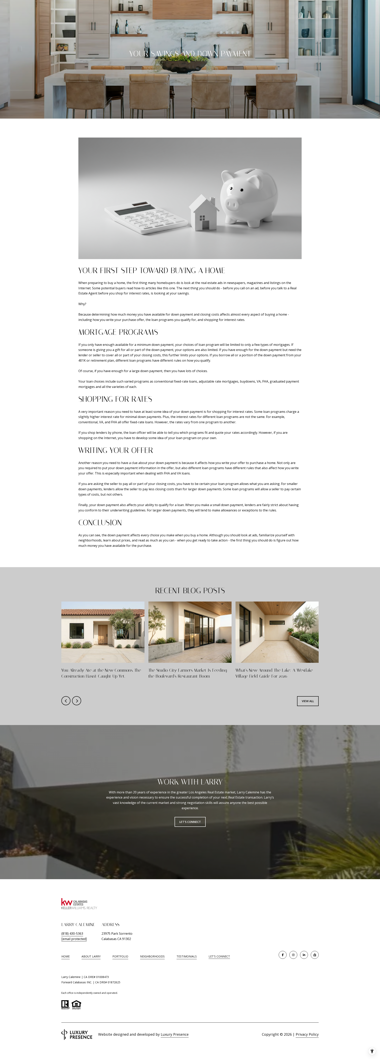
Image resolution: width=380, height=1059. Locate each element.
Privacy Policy (307, 1034)
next (76, 700)
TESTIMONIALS (187, 956)
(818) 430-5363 (72, 933)
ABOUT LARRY (91, 956)
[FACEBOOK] (283, 955)
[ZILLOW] (315, 955)
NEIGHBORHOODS (152, 956)
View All (308, 701)
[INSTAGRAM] (293, 955)
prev (65, 700)
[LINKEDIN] (304, 955)
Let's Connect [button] (190, 822)
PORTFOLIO (120, 956)
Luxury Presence (175, 1034)
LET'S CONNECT (219, 956)
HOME (65, 956)
